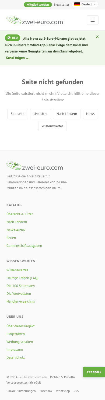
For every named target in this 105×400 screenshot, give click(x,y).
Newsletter (61, 4)
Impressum (14, 349)
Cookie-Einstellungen (21, 391)
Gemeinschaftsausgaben (24, 245)
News (90, 113)
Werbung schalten (19, 341)
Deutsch (89, 4)
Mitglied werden (38, 4)
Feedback (94, 372)
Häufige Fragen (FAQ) (22, 278)
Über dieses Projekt (20, 326)
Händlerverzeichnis (20, 301)
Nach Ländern (67, 113)
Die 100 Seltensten (20, 285)
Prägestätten (15, 334)
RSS (76, 391)
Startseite (17, 113)
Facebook (46, 391)
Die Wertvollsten (18, 293)
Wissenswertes (52, 126)
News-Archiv (15, 230)
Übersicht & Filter (19, 214)
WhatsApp (63, 391)
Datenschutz (15, 357)
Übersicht (40, 113)
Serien (11, 238)
